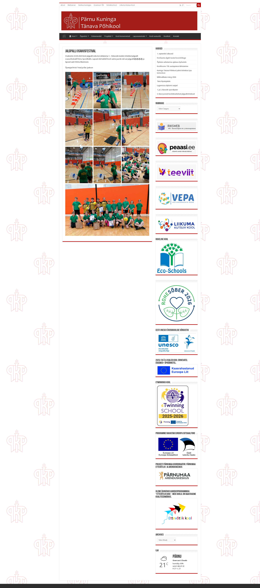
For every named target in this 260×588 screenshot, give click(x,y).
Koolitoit (167, 36)
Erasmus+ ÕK (99, 5)
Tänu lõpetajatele (163, 81)
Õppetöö (83, 36)
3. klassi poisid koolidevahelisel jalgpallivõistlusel (176, 94)
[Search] (199, 5)
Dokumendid (96, 36)
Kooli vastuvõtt (155, 36)
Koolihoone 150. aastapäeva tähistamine (172, 66)
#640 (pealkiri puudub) (64, 36)
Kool (74, 36)
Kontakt (176, 36)
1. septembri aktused (165, 54)
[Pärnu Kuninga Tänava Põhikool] (129, 20)
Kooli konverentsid (123, 36)
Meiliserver (72, 5)
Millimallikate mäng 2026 (166, 77)
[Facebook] (183, 5)
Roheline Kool (112, 5)
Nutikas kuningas (84, 5)
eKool (63, 5)
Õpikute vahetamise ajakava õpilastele (171, 62)
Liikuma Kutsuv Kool (127, 5)
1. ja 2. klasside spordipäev (167, 90)
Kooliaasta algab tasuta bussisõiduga (171, 58)
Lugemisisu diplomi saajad (167, 85)
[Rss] (180, 5)
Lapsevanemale (139, 36)
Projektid (107, 36)
